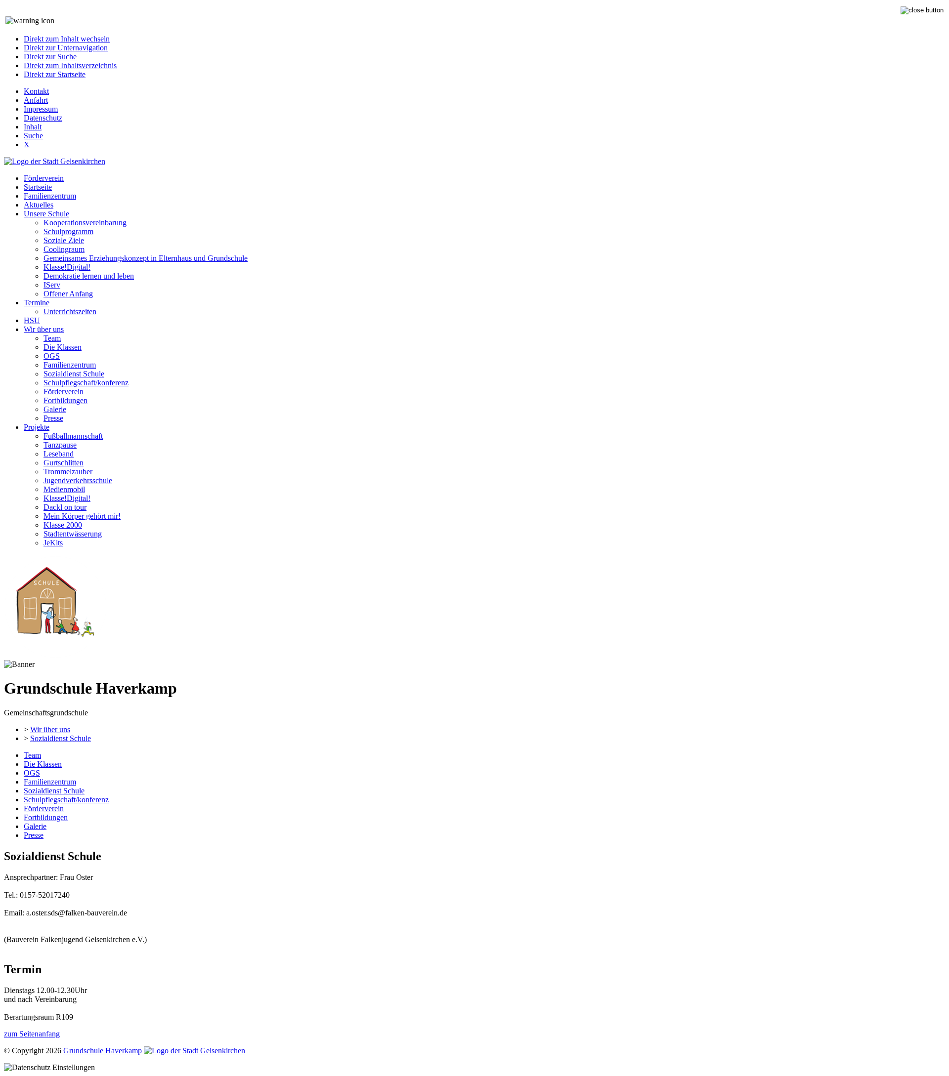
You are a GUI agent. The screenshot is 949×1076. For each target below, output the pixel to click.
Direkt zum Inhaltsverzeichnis (70, 65)
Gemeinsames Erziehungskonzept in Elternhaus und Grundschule (145, 258)
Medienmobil (64, 489)
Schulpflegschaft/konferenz (86, 382)
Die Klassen (62, 347)
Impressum (41, 109)
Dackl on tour (64, 507)
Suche (33, 135)
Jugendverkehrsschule (77, 480)
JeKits (53, 542)
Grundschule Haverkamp (102, 1050)
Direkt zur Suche (50, 56)
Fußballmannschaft (73, 436)
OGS (51, 356)
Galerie (54, 409)
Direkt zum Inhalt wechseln (67, 39)
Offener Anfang (68, 294)
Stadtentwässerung (72, 534)
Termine (36, 302)
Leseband (58, 454)
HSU (32, 320)
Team (52, 338)
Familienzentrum (50, 196)
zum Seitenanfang (32, 1034)
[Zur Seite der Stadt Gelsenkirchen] (54, 161)
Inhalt (33, 127)
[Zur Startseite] (55, 655)
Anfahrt (36, 100)
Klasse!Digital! (66, 267)
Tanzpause (60, 445)
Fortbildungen (65, 400)
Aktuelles (38, 205)
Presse (53, 418)
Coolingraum (64, 249)
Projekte (36, 427)
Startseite (38, 187)
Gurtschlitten (63, 462)
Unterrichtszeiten (69, 311)
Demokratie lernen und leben (88, 276)
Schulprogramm (68, 231)
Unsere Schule (46, 213)
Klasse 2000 (62, 525)
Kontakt (36, 91)
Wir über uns (44, 329)
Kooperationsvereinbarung (85, 222)
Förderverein (44, 178)
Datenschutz (43, 118)
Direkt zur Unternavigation (66, 47)
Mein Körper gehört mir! (82, 516)
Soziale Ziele (63, 240)
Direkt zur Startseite (55, 74)
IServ (51, 285)
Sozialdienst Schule (73, 374)
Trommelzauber (67, 471)
